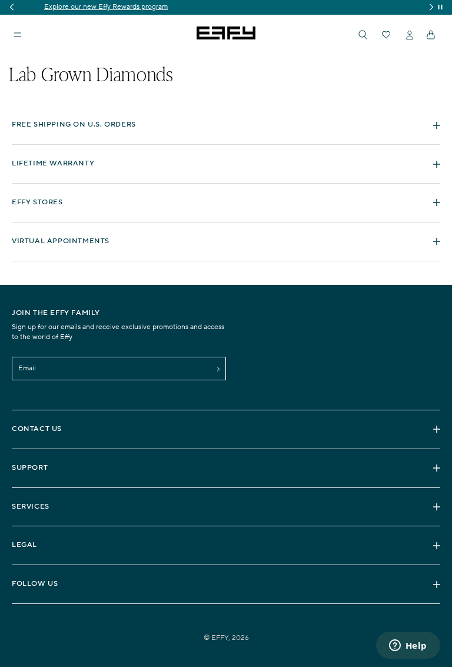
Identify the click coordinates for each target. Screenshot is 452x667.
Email (27, 368)
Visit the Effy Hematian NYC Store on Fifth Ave (231, 6)
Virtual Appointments (60, 241)
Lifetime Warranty (53, 163)
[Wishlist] (386, 34)
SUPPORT (30, 467)
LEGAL (24, 544)
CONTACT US (37, 428)
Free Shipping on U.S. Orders (74, 124)
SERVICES (30, 506)
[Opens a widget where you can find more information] (407, 646)
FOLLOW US (35, 583)
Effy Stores (37, 202)
